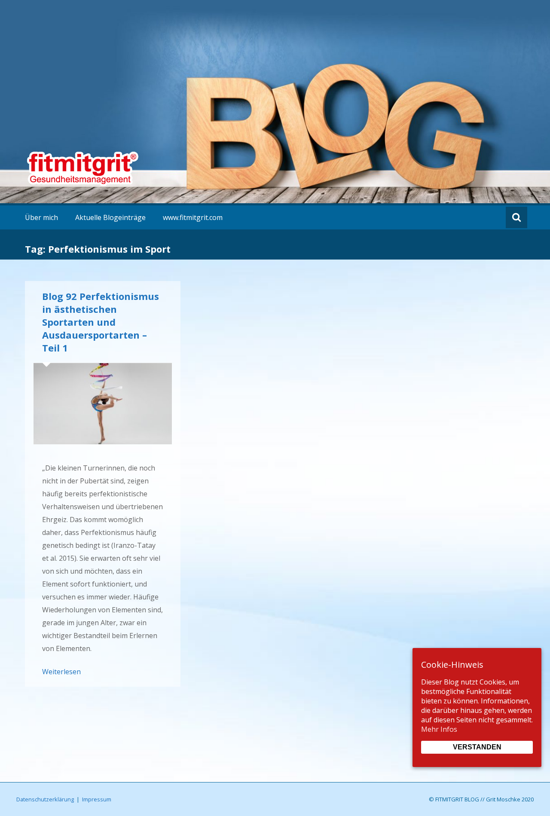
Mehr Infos (439, 729)
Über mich (41, 217)
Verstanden (477, 747)
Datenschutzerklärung (45, 799)
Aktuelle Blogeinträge (110, 217)
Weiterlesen (61, 671)
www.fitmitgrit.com (193, 217)
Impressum (96, 799)
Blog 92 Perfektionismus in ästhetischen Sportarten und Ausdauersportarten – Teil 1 (100, 322)
